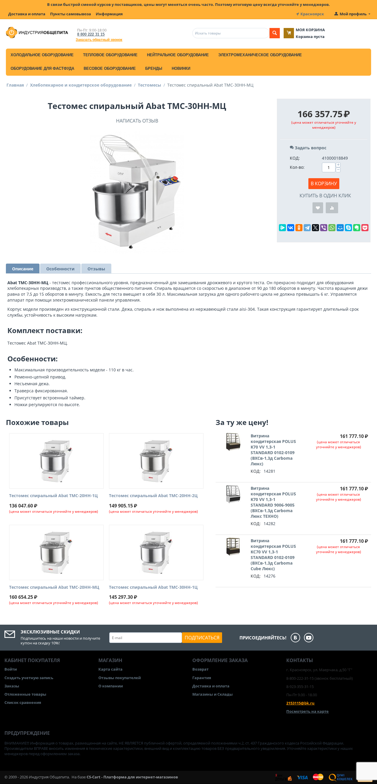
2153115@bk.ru (300, 703)
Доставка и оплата (26, 13)
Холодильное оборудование (42, 55)
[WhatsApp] (331, 227)
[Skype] (348, 227)
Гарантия (201, 677)
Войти (10, 669)
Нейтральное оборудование (178, 55)
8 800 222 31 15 (91, 34)
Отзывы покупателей (119, 677)
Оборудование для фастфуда (42, 68)
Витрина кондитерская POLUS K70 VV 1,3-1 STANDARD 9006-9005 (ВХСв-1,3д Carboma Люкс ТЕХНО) (273, 502)
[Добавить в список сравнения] (332, 207)
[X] (315, 227)
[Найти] (274, 33)
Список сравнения (22, 702)
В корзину (324, 183)
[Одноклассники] (298, 227)
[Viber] (323, 227)
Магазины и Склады (212, 694)
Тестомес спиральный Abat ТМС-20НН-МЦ (54, 587)
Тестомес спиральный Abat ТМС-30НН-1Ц (153, 587)
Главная (15, 85)
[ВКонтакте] (290, 227)
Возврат (200, 669)
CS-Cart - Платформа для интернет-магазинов (132, 777)
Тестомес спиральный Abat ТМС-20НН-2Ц (153, 495)
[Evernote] (356, 227)
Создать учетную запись (28, 677)
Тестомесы (149, 85)
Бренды (153, 68)
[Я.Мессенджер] (282, 227)
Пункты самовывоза (70, 13)
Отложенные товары (25, 694)
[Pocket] (364, 227)
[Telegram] (307, 227)
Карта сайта (110, 669)
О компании (110, 686)
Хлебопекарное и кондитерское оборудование (81, 85)
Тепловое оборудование (110, 55)
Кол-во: (297, 167)
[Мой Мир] (340, 227)
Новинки (181, 68)
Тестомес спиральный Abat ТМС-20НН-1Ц (53, 495)
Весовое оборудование (110, 68)
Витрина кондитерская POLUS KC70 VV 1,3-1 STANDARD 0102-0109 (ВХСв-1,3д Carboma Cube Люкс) (273, 554)
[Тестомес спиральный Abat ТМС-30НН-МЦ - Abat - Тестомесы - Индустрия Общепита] (137, 192)
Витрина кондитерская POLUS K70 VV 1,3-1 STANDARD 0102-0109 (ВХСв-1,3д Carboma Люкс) (273, 450)
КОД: (295, 158)
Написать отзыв (137, 121)
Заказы (11, 686)
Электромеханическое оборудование (260, 55)
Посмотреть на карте (307, 711)
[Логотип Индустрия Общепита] (37, 32)
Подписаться (202, 637)
